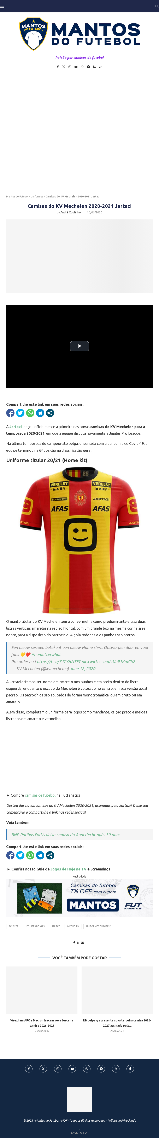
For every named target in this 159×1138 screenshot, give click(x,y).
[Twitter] (63, 66)
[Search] (157, 6)
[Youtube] (76, 66)
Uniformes (37, 196)
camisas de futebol (40, 795)
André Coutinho (70, 212)
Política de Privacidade (121, 1120)
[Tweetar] (20, 413)
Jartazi (56, 926)
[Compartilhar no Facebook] (10, 413)
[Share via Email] (82, 942)
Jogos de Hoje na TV (69, 869)
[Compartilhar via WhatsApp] (30, 413)
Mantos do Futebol (17, 196)
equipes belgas (35, 926)
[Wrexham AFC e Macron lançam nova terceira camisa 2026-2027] (41, 990)
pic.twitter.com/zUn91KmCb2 (108, 661)
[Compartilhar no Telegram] (40, 413)
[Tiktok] (100, 66)
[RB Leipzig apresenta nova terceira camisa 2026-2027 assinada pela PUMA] (117, 990)
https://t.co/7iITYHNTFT (59, 661)
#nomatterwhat (46, 654)
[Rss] (94, 66)
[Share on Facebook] (74, 942)
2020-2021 (14, 926)
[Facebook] (58, 66)
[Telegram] (88, 66)
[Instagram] (70, 66)
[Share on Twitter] (78, 942)
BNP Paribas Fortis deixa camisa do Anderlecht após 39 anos (65, 834)
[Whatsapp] (82, 66)
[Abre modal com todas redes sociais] (50, 413)
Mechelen (73, 926)
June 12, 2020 (82, 668)
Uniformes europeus (98, 926)
